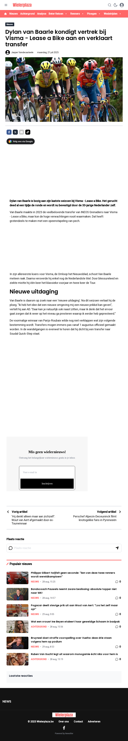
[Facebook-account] (64, 728)
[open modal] (122, 5)
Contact (78, 721)
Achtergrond (27, 13)
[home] (5, 13)
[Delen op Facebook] (9, 132)
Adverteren (94, 721)
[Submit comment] (117, 548)
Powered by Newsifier (64, 733)
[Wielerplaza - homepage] (22, 5)
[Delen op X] (15, 132)
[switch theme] (115, 5)
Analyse (41, 13)
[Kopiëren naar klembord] (27, 132)
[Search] (109, 5)
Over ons (64, 721)
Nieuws (13, 13)
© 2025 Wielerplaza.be (41, 721)
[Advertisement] (64, 170)
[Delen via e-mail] (21, 132)
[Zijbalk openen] (6, 5)
